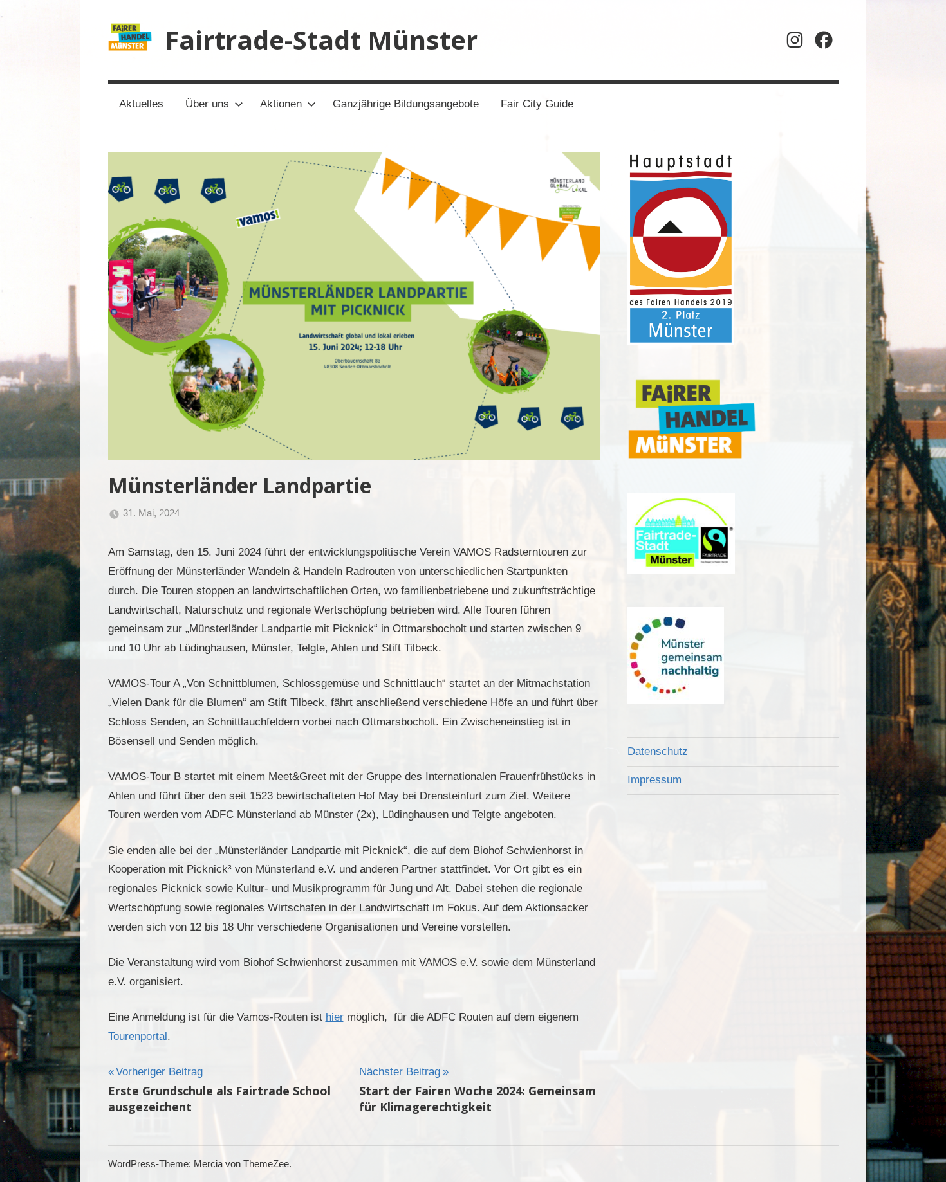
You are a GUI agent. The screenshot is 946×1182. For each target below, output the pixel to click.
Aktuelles (141, 104)
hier (335, 1017)
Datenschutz (657, 751)
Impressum (654, 780)
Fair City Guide (537, 104)
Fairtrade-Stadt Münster (321, 39)
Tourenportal (137, 1036)
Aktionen (281, 104)
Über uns (207, 104)
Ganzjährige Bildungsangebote (406, 104)
